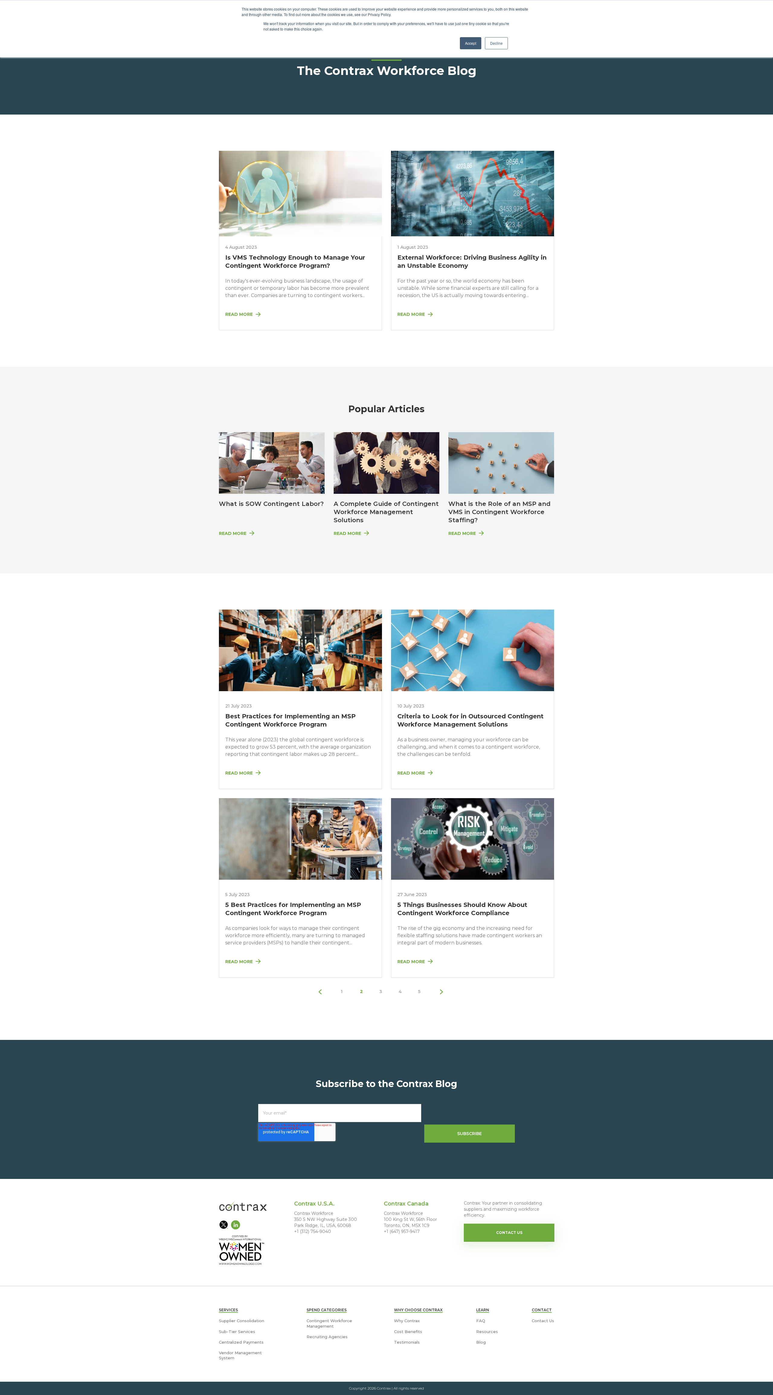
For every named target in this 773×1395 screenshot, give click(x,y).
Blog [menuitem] (481, 1342)
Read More (239, 314)
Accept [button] (470, 43)
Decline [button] (496, 43)
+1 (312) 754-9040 (312, 1231)
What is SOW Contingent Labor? (271, 503)
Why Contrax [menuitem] (407, 1320)
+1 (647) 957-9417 (402, 1231)
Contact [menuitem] (542, 1310)
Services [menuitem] (228, 1310)
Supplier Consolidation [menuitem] (241, 1320)
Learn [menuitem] (482, 1310)
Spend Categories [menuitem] (326, 1310)
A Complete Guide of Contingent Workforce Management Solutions (386, 512)
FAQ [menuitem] (480, 1320)
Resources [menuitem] (487, 1331)
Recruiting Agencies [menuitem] (327, 1336)
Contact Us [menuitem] (543, 1320)
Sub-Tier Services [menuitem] (237, 1331)
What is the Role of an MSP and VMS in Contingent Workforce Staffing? (499, 512)
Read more (232, 533)
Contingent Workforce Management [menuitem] (329, 1323)
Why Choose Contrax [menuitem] (418, 1310)
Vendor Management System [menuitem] (240, 1355)
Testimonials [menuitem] (407, 1342)
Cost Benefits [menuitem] (408, 1331)
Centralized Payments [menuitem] (241, 1342)
